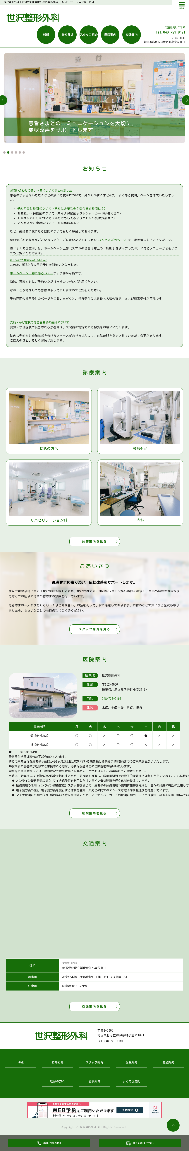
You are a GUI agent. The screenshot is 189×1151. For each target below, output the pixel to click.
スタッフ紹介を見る (95, 629)
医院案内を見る (94, 813)
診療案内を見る (94, 541)
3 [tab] (12, 152)
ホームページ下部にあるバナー (31, 273)
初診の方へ (57, 1081)
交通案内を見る (94, 1006)
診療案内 (94, 1081)
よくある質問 (131, 1081)
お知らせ (67, 34)
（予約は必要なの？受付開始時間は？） (62, 208)
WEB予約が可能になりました (28, 260)
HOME (46, 34)
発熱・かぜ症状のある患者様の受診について (39, 322)
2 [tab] (8, 152)
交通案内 (132, 34)
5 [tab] (20, 152)
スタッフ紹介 (89, 34)
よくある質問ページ (112, 239)
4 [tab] (16, 152)
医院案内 (110, 34)
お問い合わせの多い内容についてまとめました (41, 190)
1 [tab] (4, 152)
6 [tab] (24, 152)
